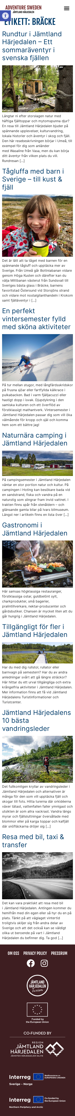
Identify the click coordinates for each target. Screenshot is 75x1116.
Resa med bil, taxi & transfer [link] (33, 841)
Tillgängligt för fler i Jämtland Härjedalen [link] (35, 631)
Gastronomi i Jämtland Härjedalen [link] (35, 529)
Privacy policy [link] (35, 953)
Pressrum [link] (59, 953)
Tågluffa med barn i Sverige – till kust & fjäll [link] (33, 179)
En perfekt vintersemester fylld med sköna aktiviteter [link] (36, 319)
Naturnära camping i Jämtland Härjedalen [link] (35, 439)
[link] (5, 15)
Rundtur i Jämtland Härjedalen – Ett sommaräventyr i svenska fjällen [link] (32, 46)
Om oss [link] (13, 953)
